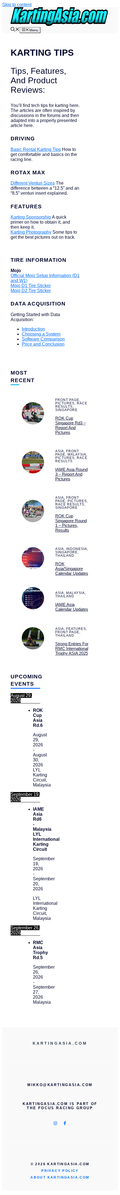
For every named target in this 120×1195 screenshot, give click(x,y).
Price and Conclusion (43, 344)
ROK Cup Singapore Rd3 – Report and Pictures (70, 425)
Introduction (33, 329)
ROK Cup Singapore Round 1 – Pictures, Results (71, 523)
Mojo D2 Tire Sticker (31, 290)
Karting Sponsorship (31, 217)
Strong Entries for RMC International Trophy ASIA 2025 (71, 648)
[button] (15, 30)
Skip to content (17, 4)
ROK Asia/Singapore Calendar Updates (71, 568)
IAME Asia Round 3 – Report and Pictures (71, 474)
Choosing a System (41, 334)
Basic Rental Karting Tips (36, 149)
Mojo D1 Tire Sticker (31, 285)
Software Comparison (43, 339)
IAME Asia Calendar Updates (71, 607)
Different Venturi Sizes (33, 183)
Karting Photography (31, 232)
